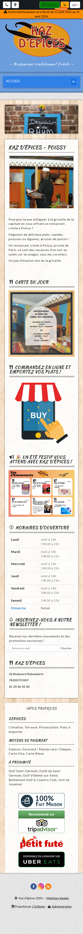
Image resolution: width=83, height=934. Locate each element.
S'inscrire (65, 648)
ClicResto (38, 906)
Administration (62, 906)
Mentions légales (57, 898)
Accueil (13, 81)
